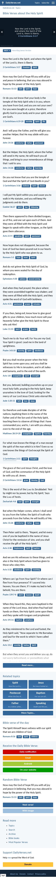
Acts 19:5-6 (8, 620)
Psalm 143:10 (9, 351)
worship (29, 122)
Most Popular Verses (18, 842)
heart (26, 258)
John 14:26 (8, 168)
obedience (39, 351)
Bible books (14, 838)
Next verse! (28, 805)
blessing (34, 480)
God (42, 480)
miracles (36, 304)
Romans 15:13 (9, 89)
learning (38, 168)
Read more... (28, 665)
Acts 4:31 (7, 304)
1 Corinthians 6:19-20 (13, 121)
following (34, 207)
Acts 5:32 (7, 570)
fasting (26, 645)
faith (20, 89)
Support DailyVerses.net (17, 852)
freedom (26, 67)
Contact (30, 874)
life (44, 122)
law (26, 207)
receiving (36, 570)
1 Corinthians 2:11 (11, 459)
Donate (28, 864)
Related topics (11, 676)
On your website (28, 770)
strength (35, 376)
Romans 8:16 (9, 737)
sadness (23, 279)
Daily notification (28, 752)
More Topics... (28, 713)
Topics (37, 3)
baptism (38, 434)
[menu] (53, 4)
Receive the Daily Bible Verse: (20, 746)
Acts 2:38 (7, 548)
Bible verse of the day (16, 723)
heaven (29, 595)
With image (28, 811)
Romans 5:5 (8, 257)
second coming (34, 279)
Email (28, 758)
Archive (12, 834)
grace (26, 480)
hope (35, 89)
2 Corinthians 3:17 (11, 67)
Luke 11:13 (8, 329)
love (25, 401)
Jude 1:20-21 (9, 401)
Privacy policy (40, 874)
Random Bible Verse (15, 779)
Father (29, 143)
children (34, 737)
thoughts (33, 459)
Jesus (33, 401)
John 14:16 (8, 143)
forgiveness (18, 548)
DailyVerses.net (8, 8)
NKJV (6, 51)
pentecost (39, 143)
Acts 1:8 (6, 376)
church (42, 186)
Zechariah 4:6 (9, 501)
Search (12, 830)
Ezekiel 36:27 (9, 207)
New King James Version (21, 51)
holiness (26, 186)
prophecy (29, 620)
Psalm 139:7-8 (9, 595)
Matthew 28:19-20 (12, 433)
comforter (20, 143)
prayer (27, 304)
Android (28, 764)
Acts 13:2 (7, 645)
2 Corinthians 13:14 (12, 480)
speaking (18, 236)
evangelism (17, 376)
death (37, 595)
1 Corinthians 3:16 (11, 186)
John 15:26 (8, 523)
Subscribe (45, 3)
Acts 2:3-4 (7, 236)
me (9, 858)
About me (14, 874)
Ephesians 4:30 (10, 279)
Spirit (35, 67)
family (33, 329)
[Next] (28, 657)
